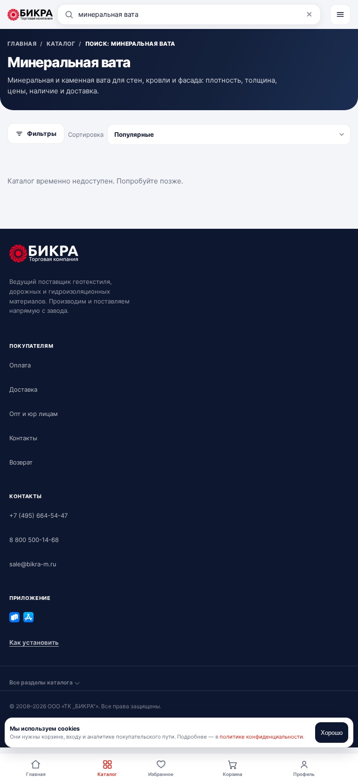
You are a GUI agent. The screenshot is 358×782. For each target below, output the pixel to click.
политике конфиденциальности (261, 736)
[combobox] (189, 14)
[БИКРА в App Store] (28, 617)
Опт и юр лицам (33, 413)
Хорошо (332, 732)
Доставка (23, 389)
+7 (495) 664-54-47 (38, 515)
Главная (36, 774)
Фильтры (41, 133)
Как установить (34, 642)
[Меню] (340, 14)
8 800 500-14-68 (34, 539)
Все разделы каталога (41, 682)
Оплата (20, 365)
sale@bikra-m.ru (32, 564)
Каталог (107, 774)
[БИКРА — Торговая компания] (30, 14)
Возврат (21, 462)
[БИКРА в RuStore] (14, 617)
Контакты (23, 438)
